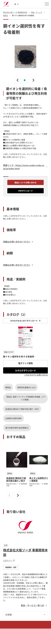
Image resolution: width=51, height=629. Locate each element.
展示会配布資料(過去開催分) (17, 427)
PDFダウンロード (25, 190)
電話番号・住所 (10, 567)
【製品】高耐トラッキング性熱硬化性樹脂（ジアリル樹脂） (25, 398)
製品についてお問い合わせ (25, 182)
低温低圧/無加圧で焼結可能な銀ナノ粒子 (22, 409)
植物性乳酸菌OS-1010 (26, 387)
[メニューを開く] (47, 4)
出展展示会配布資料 (13, 418)
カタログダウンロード (25, 370)
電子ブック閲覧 (25, 363)
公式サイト (7, 560)
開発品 (8, 387)
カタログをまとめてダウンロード (24, 320)
